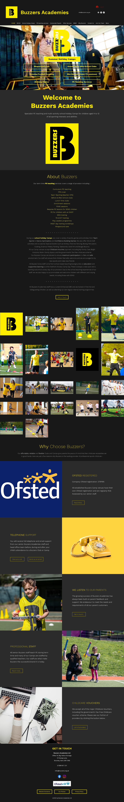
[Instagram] (101, 12)
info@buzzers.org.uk (62, 771)
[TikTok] (104, 12)
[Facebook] (98, 12)
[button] (18, 23)
